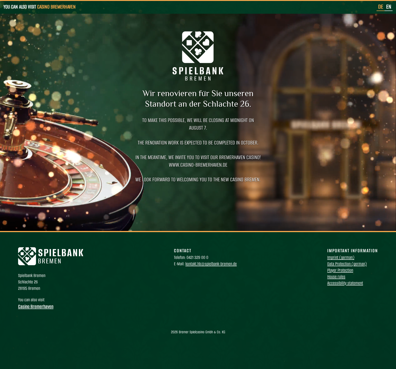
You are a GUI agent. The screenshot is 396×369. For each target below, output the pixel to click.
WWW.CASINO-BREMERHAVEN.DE (198, 164)
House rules (336, 277)
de (380, 6)
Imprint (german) (340, 257)
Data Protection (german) (347, 264)
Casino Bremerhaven (56, 6)
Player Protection (340, 270)
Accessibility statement (345, 283)
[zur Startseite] (50, 264)
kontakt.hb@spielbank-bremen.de (211, 264)
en (388, 6)
